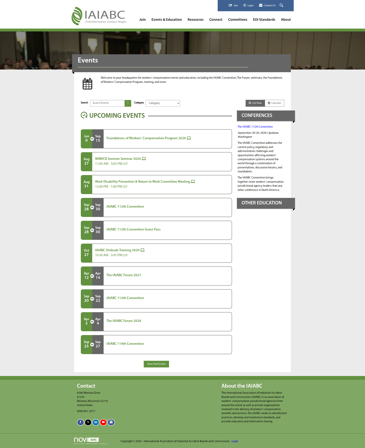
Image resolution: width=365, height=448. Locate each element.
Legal (235, 441)
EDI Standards (264, 20)
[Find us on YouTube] (103, 422)
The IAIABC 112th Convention (255, 127)
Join (142, 20)
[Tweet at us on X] (88, 422)
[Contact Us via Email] (111, 422)
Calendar (275, 103)
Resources (196, 20)
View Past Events (156, 364)
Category (139, 103)
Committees (237, 20)
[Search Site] (282, 5)
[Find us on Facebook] (80, 422)
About (286, 20)
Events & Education (167, 20)
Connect (215, 20)
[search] (128, 103)
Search (84, 103)
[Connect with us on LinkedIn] (95, 422)
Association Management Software (91, 443)
